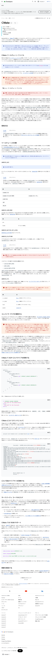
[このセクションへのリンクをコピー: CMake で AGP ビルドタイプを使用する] (30, 358)
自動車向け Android (39, 603)
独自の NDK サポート (16, 77)
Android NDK (21, 623)
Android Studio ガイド (22, 615)
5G (19, 607)
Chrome (3, 637)
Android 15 (4, 619)
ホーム (3, 18)
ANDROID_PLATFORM (7, 232)
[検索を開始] (32, 1)
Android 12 (4, 625)
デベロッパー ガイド (22, 617)
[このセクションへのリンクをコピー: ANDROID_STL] (10, 279)
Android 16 (4, 617)
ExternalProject (7, 513)
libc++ (17, 298)
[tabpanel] (26, 135)
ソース (3, 603)
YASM (7, 525)
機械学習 (20, 599)
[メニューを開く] (2, 1)
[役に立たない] (49, 18)
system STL (18, 307)
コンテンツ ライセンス (23, 583)
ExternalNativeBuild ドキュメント (11, 147)
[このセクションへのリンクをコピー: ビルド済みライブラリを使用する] (25, 481)
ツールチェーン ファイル (15, 58)
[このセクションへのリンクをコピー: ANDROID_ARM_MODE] (13, 210)
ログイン (48, 1)
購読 (20, 650)
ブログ (3, 607)
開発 (10, 18)
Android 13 (4, 623)
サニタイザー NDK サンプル (15, 415)
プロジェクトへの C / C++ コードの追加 (29, 46)
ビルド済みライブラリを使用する (33, 515)
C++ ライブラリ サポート (35, 281)
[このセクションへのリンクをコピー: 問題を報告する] (13, 568)
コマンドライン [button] (12, 130)
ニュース (3, 605)
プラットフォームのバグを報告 (41, 615)
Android (3, 597)
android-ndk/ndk (43, 570)
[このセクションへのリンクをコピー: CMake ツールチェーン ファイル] (25, 55)
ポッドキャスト (5, 609)
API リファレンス (21, 619)
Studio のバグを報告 (8, 573)
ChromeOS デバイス (39, 601)
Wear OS (37, 599)
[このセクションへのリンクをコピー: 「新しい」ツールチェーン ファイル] (23, 88)
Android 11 (4, 627)
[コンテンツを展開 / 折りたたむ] (10, 27)
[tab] (5, 130)
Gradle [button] (4, 130)
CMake (11, 38)
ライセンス (10, 647)
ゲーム (19, 597)
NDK (3, 5)
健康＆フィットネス (22, 601)
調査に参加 (37, 621)
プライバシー (21, 605)
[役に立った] (48, 18)
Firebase (3, 639)
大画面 (36, 597)
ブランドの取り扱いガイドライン (20, 647)
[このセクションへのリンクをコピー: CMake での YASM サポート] (22, 522)
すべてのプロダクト (5, 643)
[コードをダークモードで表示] (48, 368)
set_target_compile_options (43, 317)
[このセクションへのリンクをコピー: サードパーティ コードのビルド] (24, 497)
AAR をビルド (14, 503)
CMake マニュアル (8, 492)
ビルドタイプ (22, 427)
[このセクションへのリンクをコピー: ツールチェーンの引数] (18, 143)
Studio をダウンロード (22, 621)
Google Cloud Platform (6, 641)
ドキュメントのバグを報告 (40, 617)
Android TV (37, 605)
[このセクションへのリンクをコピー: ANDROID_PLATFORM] (13, 236)
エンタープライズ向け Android (8, 599)
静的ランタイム (21, 289)
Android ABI (34, 171)
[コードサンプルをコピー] (49, 368)
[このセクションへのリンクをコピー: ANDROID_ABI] (10, 162)
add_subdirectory (35, 509)
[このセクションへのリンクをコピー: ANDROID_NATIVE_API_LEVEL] (19, 230)
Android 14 (4, 621)
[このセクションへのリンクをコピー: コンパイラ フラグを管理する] (23, 314)
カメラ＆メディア (21, 603)
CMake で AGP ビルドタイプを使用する (11, 352)
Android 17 (4, 615)
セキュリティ (4, 601)
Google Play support (39, 619)
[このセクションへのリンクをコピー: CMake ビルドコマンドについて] (25, 421)
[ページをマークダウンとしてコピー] (15, 23)
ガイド (13, 18)
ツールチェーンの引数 (28, 73)
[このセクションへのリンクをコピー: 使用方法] (9, 126)
